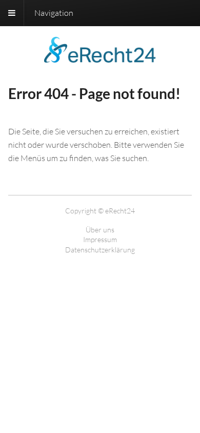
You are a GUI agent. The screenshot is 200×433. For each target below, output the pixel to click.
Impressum (100, 239)
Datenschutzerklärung (100, 249)
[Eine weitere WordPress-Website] (100, 56)
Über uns (100, 229)
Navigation (53, 13)
